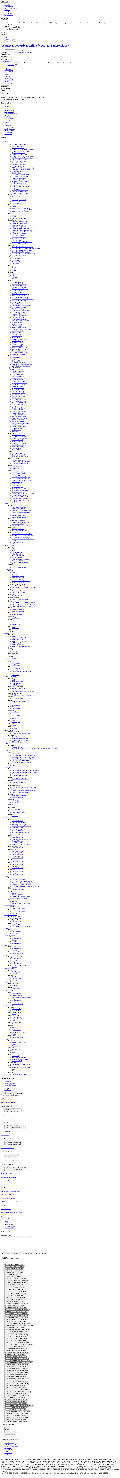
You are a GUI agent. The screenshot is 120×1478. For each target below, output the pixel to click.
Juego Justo (7, 1448)
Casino (6, 11)
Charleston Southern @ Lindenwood (9, 1160)
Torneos (6, 81)
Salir (16, 65)
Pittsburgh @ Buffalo (5, 1135)
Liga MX (7, 120)
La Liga (6, 108)
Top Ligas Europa (9, 129)
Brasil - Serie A (9, 125)
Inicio (6, 75)
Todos (3, 1093)
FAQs (6, 37)
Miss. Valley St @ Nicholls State (8, 1173)
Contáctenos (8, 1451)
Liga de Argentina (9, 118)
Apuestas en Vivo (9, 6)
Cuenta (3, 63)
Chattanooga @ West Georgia (7, 1180)
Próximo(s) (7, 1090)
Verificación (8, 83)
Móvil (6, 1454)
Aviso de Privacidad (10, 1444)
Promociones (8, 78)
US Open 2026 (9, 1228)
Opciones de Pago (9, 80)
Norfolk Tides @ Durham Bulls (8, 1198)
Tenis (6, 1223)
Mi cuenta (4, 58)
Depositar (11, 65)
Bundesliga (7, 117)
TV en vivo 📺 (9, 127)
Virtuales (7, 10)
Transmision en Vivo (10, 8)
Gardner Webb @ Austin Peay (7, 1148)
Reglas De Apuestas (10, 39)
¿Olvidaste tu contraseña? (25, 52)
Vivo (6, 1088)
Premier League (9, 110)
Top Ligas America (10, 130)
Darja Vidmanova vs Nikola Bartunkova (10, 1118)
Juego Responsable (10, 1449)
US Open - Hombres (10, 1226)
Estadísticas (7, 1081)
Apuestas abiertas (6, 61)
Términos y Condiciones (11, 41)
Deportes (7, 5)
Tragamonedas (8, 15)
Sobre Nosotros (9, 1443)
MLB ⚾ (7, 107)
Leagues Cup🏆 (9, 112)
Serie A (6, 115)
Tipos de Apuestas (9, 1083)
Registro (8, 54)
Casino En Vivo (9, 13)
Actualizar (4, 65)
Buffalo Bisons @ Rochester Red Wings (9, 1201)
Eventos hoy (8, 132)
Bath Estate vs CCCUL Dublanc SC (9, 1102)
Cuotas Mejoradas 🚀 (10, 113)
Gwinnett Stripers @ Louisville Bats (9, 1194)
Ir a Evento (44, 1253)
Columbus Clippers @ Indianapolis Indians (10, 1191)
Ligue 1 (6, 122)
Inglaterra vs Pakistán (6, 1209)
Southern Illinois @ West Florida (8, 1184)
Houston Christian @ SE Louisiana (8, 1177)
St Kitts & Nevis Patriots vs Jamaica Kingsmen (11, 1212)
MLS (6, 123)
